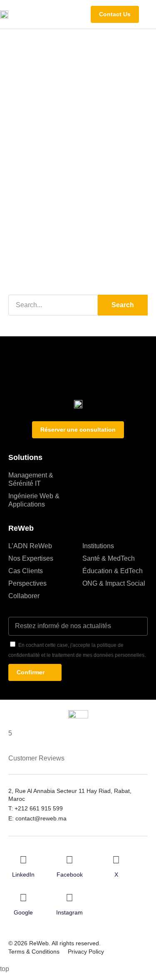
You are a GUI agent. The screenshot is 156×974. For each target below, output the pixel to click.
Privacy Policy (86, 951)
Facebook (70, 874)
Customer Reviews (36, 758)
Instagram (69, 912)
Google (23, 912)
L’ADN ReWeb (30, 545)
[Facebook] (69, 860)
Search (122, 304)
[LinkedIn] (23, 860)
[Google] (23, 898)
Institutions (98, 545)
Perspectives (27, 583)
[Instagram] (69, 898)
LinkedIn (23, 874)
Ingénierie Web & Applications (33, 500)
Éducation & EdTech (112, 570)
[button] (149, 14)
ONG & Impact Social (113, 583)
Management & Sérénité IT (30, 479)
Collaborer (24, 595)
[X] (116, 860)
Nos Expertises (30, 558)
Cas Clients (25, 570)
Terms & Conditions (33, 951)
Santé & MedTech (108, 558)
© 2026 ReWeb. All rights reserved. (54, 943)
